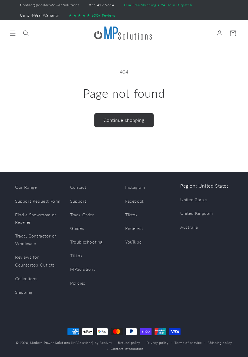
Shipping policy (220, 343)
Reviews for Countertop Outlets (35, 260)
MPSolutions (83, 269)
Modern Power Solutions (50, 343)
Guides (77, 228)
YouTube (133, 241)
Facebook (135, 201)
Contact (78, 187)
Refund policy (129, 343)
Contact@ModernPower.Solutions (49, 5)
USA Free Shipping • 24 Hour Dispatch (158, 5)
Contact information (127, 349)
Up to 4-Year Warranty (39, 15)
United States (193, 199)
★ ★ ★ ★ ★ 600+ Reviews (92, 15)
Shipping (23, 292)
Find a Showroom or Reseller (35, 218)
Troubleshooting (86, 241)
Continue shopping (124, 120)
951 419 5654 (101, 5)
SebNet (106, 343)
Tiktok (76, 255)
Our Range (26, 187)
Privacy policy (157, 343)
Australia (189, 227)
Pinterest (134, 228)
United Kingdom (196, 213)
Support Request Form (37, 201)
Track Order (82, 214)
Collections (26, 278)
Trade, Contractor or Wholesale (35, 239)
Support (78, 201)
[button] (12, 33)
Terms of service (188, 343)
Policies (77, 283)
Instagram (135, 187)
